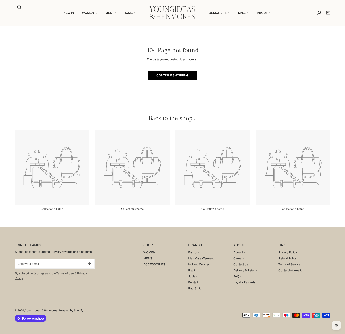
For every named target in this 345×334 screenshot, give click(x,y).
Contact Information (291, 270)
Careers (238, 258)
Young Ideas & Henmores (41, 310)
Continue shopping (172, 75)
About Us (239, 252)
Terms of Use (65, 273)
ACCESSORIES (154, 264)
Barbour (193, 252)
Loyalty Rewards (244, 282)
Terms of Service (289, 264)
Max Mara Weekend (201, 258)
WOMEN (149, 252)
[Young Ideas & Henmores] (172, 13)
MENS (147, 258)
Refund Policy (287, 258)
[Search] (19, 7)
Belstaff (193, 282)
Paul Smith (195, 288)
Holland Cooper (198, 264)
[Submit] (89, 263)
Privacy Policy (287, 252)
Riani (191, 270)
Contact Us (240, 264)
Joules (192, 276)
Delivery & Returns (245, 270)
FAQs (237, 276)
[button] (89, 13)
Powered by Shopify (70, 310)
